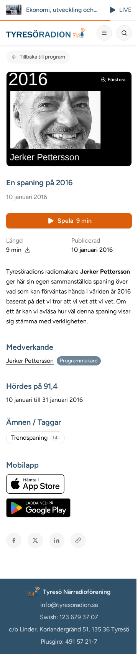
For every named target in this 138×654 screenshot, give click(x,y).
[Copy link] (78, 540)
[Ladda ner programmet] (28, 250)
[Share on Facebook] (13, 540)
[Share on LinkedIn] (56, 540)
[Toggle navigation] (104, 33)
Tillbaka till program (42, 57)
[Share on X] (35, 540)
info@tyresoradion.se (69, 604)
